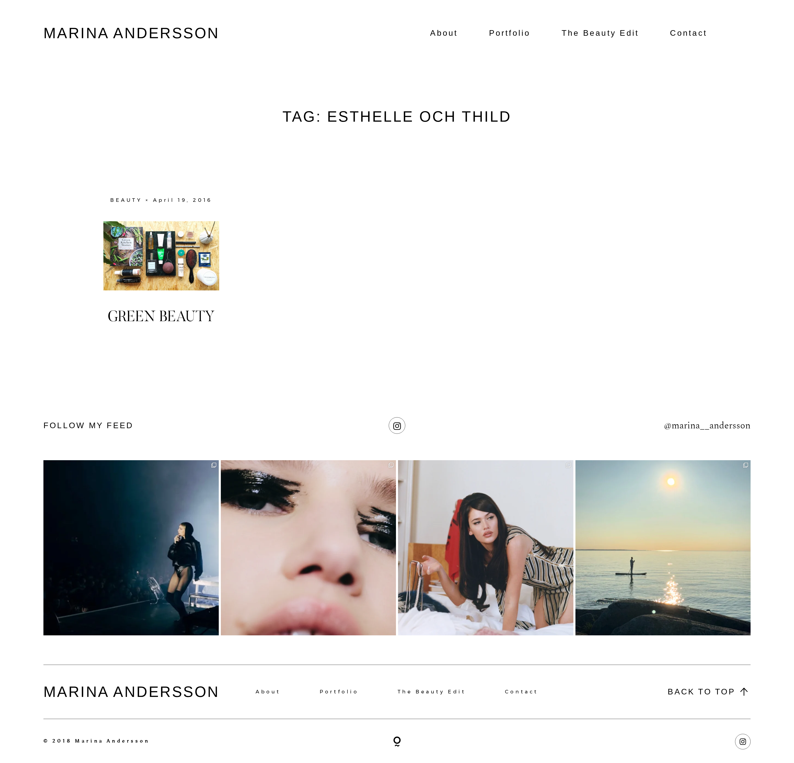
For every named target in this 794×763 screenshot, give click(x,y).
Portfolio (510, 33)
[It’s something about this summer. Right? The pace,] (663, 547)
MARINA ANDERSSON (131, 33)
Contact (688, 33)
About (444, 33)
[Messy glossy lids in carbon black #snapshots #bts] (308, 547)
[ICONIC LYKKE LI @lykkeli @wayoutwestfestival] (131, 547)
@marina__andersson (707, 425)
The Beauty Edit (600, 33)
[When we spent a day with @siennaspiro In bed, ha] (485, 547)
